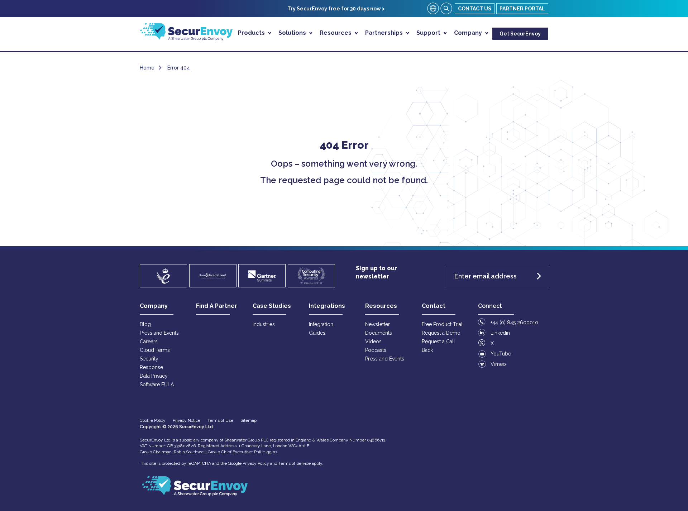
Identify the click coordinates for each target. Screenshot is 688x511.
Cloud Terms (155, 350)
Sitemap (248, 420)
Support (429, 32)
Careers (149, 341)
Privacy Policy (256, 463)
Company (468, 32)
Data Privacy (154, 376)
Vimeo (498, 364)
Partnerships (384, 32)
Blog (145, 324)
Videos (373, 341)
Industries (264, 324)
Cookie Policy (153, 420)
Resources (336, 32)
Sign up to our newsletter (376, 272)
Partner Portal (522, 8)
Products (252, 32)
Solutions (292, 32)
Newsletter (377, 324)
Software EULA (157, 384)
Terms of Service (294, 463)
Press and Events (159, 333)
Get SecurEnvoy (520, 34)
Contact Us (474, 8)
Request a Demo (441, 333)
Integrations (327, 305)
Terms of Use (220, 420)
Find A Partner (216, 305)
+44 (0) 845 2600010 (514, 322)
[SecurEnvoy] (186, 38)
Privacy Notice (186, 420)
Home (147, 68)
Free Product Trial (442, 324)
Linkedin (500, 333)
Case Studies (272, 305)
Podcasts (375, 350)
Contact (433, 305)
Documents (378, 333)
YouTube (501, 354)
